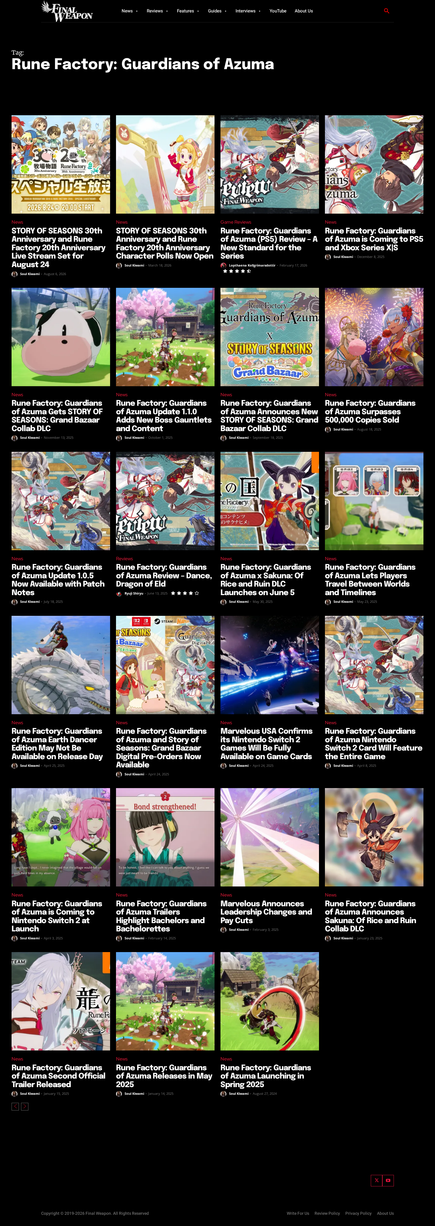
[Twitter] (376, 1180)
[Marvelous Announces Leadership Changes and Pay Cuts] (269, 837)
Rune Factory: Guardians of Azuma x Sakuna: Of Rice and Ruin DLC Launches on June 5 (265, 580)
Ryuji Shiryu (134, 593)
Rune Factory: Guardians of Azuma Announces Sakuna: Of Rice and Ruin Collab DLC (370, 916)
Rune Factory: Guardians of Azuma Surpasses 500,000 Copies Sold (370, 412)
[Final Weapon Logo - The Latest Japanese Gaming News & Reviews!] (74, 11)
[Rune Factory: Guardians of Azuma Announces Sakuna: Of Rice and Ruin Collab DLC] (374, 837)
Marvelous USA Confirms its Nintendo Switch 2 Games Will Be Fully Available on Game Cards (266, 744)
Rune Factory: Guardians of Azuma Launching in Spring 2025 (265, 1076)
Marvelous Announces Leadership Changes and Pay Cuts (266, 912)
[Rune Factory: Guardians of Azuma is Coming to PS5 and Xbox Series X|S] (374, 164)
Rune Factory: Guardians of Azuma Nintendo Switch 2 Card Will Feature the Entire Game (373, 744)
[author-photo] (15, 274)
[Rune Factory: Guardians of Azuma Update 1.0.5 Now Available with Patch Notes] (61, 501)
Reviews (124, 559)
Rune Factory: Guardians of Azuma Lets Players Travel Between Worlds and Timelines (370, 580)
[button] (387, 11)
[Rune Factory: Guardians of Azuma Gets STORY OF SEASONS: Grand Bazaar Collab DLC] (61, 337)
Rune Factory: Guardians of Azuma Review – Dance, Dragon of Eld (164, 576)
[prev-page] (15, 1106)
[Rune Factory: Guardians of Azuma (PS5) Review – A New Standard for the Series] (269, 164)
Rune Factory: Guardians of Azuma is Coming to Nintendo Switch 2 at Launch (57, 916)
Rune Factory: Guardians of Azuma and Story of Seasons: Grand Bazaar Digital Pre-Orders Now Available (161, 748)
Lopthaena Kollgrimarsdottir (252, 265)
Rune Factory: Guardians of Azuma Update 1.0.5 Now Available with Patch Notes (58, 580)
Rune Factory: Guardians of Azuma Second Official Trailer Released (58, 1076)
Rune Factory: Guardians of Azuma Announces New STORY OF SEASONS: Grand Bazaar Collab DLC (269, 416)
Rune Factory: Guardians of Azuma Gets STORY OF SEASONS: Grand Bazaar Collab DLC (57, 416)
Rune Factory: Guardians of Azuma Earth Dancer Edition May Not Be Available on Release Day (57, 744)
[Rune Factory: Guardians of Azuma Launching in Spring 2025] (269, 1001)
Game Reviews (235, 222)
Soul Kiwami (30, 274)
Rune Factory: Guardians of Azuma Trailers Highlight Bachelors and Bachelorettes (161, 916)
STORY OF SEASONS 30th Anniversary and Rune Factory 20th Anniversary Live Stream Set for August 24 (58, 248)
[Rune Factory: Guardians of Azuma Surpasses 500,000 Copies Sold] (374, 337)
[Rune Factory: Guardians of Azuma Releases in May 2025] (165, 1001)
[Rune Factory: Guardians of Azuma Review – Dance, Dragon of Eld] (165, 501)
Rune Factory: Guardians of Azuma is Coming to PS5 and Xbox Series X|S (374, 239)
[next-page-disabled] (24, 1106)
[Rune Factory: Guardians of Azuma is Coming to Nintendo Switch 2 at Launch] (61, 837)
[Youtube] (388, 1180)
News (17, 222)
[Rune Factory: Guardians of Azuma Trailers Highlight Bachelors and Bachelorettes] (165, 837)
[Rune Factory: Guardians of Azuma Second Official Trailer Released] (61, 1001)
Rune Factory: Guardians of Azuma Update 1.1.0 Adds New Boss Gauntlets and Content (164, 416)
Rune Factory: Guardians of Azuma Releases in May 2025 (164, 1076)
